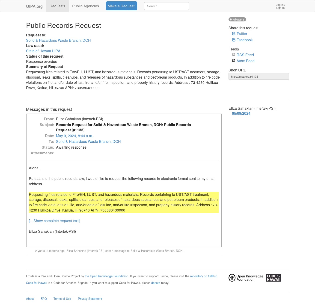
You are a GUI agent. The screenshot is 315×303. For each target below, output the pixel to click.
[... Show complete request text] (54, 220)
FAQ (44, 298)
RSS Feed (245, 54)
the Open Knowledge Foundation (106, 276)
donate (155, 282)
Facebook (244, 39)
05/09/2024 (241, 113)
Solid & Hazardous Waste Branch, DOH (58, 40)
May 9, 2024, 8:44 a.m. (74, 135)
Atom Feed (246, 60)
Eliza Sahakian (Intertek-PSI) (85, 250)
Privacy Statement (90, 298)
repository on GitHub (203, 276)
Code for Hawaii (36, 282)
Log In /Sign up (280, 6)
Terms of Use (62, 298)
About (30, 298)
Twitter (241, 33)
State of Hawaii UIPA (43, 50)
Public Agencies (85, 6)
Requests (57, 6)
